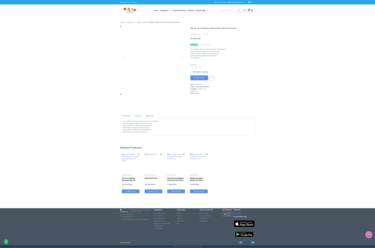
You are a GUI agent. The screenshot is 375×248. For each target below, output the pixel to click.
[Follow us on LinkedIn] (240, 213)
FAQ (178, 223)
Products (191, 10)
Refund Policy (203, 221)
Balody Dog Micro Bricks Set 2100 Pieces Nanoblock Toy (198, 180)
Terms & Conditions (205, 216)
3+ (199, 93)
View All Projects (228, 214)
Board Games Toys (159, 218)
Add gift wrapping (201, 72)
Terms (192, 246)
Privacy (195, 246)
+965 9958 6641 (127, 214)
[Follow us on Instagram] (237, 213)
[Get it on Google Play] (244, 234)
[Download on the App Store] (244, 223)
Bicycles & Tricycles (127, 175)
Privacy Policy (203, 218)
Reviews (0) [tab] (149, 116)
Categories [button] (164, 10)
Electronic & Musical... (150, 175)
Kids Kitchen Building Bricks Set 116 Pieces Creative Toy (175, 180)
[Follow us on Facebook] (234, 213)
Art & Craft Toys (158, 216)
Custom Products (179, 10)
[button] (253, 10)
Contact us (180, 221)
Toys (196, 91)
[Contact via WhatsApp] (6, 242)
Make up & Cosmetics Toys (162, 223)
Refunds (200, 246)
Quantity (193, 64)
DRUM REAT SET (151, 178)
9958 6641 (221, 2)
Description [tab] (126, 116)
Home (156, 10)
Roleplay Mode (158, 226)
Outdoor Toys (131, 22)
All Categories (158, 228)
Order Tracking (204, 213)
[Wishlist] (245, 10)
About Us (179, 218)
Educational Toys (171, 175)
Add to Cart (200, 78)
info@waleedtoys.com (236, 2)
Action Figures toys (159, 213)
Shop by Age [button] (201, 10)
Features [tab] (138, 116)
